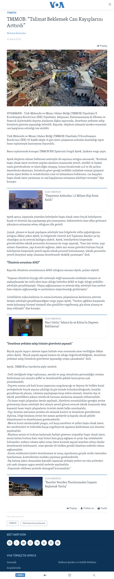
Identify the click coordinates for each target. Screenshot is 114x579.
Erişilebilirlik (14, 568)
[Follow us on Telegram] (37, 543)
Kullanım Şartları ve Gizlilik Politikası (77, 562)
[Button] (102, 46)
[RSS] (44, 543)
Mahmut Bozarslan (16, 33)
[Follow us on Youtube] (23, 543)
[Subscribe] (58, 543)
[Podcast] (51, 543)
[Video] (45, 575)
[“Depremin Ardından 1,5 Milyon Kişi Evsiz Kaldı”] (26, 199)
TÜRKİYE (11, 13)
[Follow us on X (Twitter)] (16, 543)
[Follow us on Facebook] (9, 543)
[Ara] (94, 575)
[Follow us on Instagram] (30, 543)
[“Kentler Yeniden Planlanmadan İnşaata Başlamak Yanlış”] (26, 486)
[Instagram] (69, 575)
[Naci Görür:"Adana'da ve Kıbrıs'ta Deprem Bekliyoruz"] (26, 326)
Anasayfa (11, 562)
